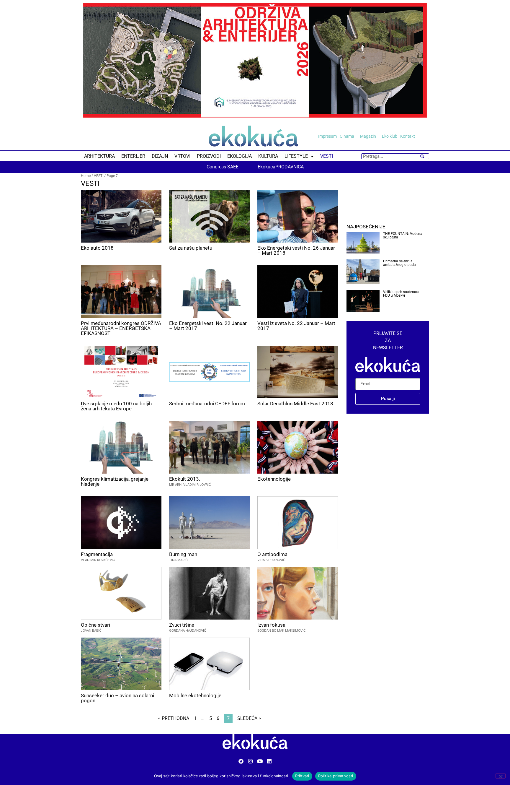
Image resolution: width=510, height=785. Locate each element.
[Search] (422, 156)
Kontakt (407, 136)
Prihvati (302, 775)
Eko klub (389, 136)
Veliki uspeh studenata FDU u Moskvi (401, 294)
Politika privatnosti (335, 775)
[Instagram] (250, 761)
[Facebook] (240, 761)
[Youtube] (259, 761)
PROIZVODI (209, 156)
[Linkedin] (269, 761)
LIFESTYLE (296, 156)
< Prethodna (173, 718)
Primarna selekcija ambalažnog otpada (399, 263)
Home (86, 176)
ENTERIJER (133, 156)
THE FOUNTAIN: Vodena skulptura (402, 235)
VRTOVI (182, 156)
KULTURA (268, 156)
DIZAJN (160, 156)
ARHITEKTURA (99, 156)
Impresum (327, 136)
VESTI (326, 156)
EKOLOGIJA (239, 156)
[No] (501, 776)
